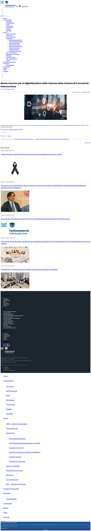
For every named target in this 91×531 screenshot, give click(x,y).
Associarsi (6, 63)
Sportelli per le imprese (13, 54)
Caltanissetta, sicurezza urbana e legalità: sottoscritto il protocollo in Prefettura (29, 269)
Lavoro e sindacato (11, 52)
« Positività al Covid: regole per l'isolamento (23, 139)
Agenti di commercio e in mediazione (11, 318)
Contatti (5, 71)
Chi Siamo (9, 21)
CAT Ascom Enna (7, 326)
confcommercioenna (9, 89)
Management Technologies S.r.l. (11, 364)
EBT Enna (8, 56)
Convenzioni (6, 67)
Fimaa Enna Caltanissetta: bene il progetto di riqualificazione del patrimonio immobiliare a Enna (35, 219)
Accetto (45, 529)
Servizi (5, 32)
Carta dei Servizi (10, 37)
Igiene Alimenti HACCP (15, 40)
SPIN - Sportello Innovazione (10, 34)
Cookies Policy (6, 368)
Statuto (8, 29)
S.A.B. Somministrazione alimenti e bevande (16, 42)
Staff (7, 24)
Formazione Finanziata (15, 51)
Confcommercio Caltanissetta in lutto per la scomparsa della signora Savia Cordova (31, 154)
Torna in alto (87, 142)
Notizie (5, 68)
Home (5, 18)
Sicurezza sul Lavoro (14, 45)
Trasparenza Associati (9, 62)
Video (5, 70)
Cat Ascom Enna (10, 57)
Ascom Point (9, 27)
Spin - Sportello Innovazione (9, 311)
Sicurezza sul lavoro (8, 317)
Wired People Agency (23, 364)
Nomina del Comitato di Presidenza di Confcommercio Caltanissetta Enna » (52, 139)
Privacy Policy (6, 367)
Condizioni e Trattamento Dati (9, 370)
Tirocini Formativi (14, 49)
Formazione (9, 38)
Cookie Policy (20, 526)
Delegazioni (9, 26)
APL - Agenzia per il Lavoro (9, 327)
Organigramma (10, 23)
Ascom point (6, 304)
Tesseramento (10, 65)
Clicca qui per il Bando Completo (12, 129)
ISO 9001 (8, 31)
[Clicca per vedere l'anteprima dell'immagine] (45, 119)
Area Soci (3, 16)
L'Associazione (7, 20)
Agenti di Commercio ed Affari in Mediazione (15, 47)
